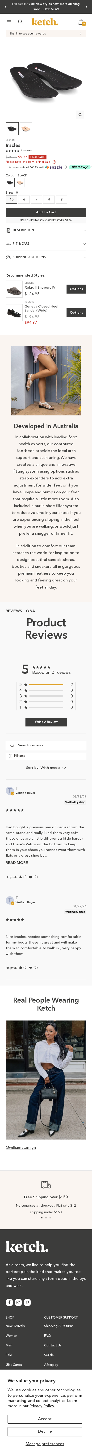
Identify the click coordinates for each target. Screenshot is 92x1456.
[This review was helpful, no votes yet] (20, 877)
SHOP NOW (50, 9)
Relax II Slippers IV (40, 288)
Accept (45, 1419)
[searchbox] (51, 745)
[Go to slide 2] (46, 1217)
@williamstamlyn (21, 1148)
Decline (45, 1432)
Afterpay (51, 1364)
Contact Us (53, 1345)
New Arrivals (15, 1326)
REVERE (11, 140)
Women (11, 1335)
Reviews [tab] (14, 611)
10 (11, 199)
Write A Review (46, 722)
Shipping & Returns (59, 1326)
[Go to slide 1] (41, 1217)
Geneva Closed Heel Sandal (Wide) (41, 308)
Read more (17, 863)
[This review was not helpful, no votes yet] (30, 877)
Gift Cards (14, 1364)
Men (9, 1345)
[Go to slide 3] (50, 1217)
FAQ (47, 1335)
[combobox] (46, 768)
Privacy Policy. (42, 1406)
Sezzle (49, 1355)
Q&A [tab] (30, 611)
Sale (9, 1355)
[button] (36, 167)
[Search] (20, 21)
